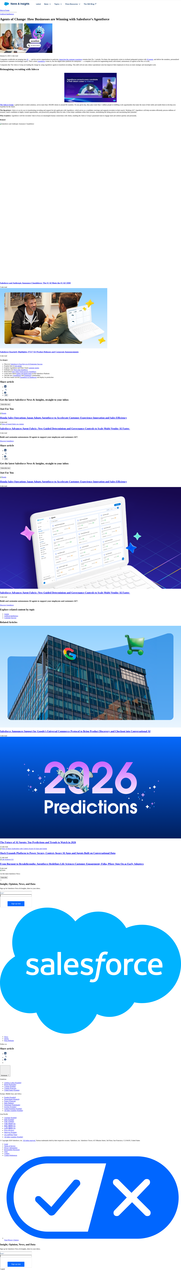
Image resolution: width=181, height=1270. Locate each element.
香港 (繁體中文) (10, 1126)
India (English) (9, 1119)
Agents (6, 614)
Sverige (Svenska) (10, 1107)
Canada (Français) (10, 1088)
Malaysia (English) (10, 1132)
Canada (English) (10, 1086)
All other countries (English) (13, 1110)
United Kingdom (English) (13, 1109)
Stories (6, 1039)
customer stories (33, 368)
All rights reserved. (29, 1140)
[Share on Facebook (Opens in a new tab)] (5, 393)
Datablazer (27, 375)
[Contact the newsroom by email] (5, 1063)
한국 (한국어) (9, 1130)
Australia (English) (10, 1118)
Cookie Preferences (10, 1155)
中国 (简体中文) (10, 1124)
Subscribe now (5, 404)
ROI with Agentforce (21, 370)
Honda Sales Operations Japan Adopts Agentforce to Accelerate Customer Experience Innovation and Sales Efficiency (63, 417)
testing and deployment (24, 373)
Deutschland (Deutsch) (11, 1099)
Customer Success (10, 618)
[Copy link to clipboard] (6, 395)
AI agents (150, 59)
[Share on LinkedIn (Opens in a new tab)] (5, 387)
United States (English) (11, 1090)
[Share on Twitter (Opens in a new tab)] (6, 391)
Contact (6, 1153)
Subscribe (4, 877)
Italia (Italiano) (9, 1103)
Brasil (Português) (10, 1085)
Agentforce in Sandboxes (28, 377)
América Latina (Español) (12, 1083)
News (6, 1037)
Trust (6, 1151)
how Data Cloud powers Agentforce (24, 372)
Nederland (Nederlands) (12, 1105)
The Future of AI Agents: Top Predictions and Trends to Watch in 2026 (38, 842)
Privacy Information (10, 1148)
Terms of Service (9, 1146)
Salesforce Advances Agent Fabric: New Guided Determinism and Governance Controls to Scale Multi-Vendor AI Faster (65, 428)
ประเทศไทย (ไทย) (10, 1135)
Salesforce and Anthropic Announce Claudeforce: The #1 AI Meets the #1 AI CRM (35, 283)
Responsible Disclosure (12, 1150)
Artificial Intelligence (7, 14)
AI (27, 59)
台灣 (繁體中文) (10, 1128)
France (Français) (10, 1101)
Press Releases (9, 1040)
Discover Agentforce (7, 441)
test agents (18, 366)
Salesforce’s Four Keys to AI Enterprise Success (26, 364)
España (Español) (10, 1097)
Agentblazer (17, 375)
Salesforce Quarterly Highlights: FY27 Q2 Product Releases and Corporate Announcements (39, 352)
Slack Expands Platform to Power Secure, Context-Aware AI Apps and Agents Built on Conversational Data (57, 853)
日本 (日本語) (9, 1121)
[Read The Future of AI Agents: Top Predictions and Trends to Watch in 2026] (90, 838)
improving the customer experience (70, 59)
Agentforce (41, 61)
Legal (6, 1144)
